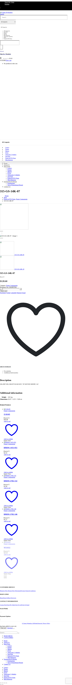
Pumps (10, 170)
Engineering (11, 183)
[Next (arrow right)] (2, 684)
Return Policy (11, 590)
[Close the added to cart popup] (14, 628)
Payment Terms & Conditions (28, 590)
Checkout (10, 628)
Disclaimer (18, 590)
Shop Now (10, 598)
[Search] (1, 47)
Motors (10, 171)
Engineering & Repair (10, 181)
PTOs (9, 173)
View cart (8, 60)
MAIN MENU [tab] (8, 636)
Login (14, 598)
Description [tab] (7, 371)
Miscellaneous (9, 160)
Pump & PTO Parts (13, 178)
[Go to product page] (11, 409)
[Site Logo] (6, 12)
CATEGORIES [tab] (8, 637)
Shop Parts (7, 166)
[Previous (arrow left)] (1, 684)
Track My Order (9, 2)
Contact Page (3, 605)
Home (5, 163)
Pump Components (12, 285)
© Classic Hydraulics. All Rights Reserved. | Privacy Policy (36, 623)
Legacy (10, 168)
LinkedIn (13, 293)
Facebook (3, 293)
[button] (2, 14)
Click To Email (25, 605)
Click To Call (18, 605)
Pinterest (19, 293)
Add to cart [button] (7, 421)
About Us (7, 165)
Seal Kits (10, 176)
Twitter (8, 293)
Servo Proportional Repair (15, 185)
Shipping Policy (4, 590)
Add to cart (4, 291)
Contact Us (7, 186)
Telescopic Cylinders (14, 175)
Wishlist (7, 4)
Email (24, 293)
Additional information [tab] (11, 373)
